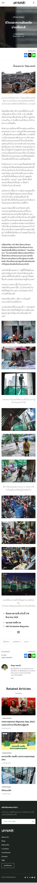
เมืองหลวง (6, 642)
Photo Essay (18, 17)
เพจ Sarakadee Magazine (17, 626)
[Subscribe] (32, 821)
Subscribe (5, 845)
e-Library (5, 849)
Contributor (6, 852)
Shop (3, 841)
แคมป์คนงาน (17, 642)
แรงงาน (26, 642)
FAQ (3, 860)
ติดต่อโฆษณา (8, 865)
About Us (5, 837)
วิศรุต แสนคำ (16, 665)
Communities (6, 718)
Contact (5, 856)
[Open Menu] (3, 3)
